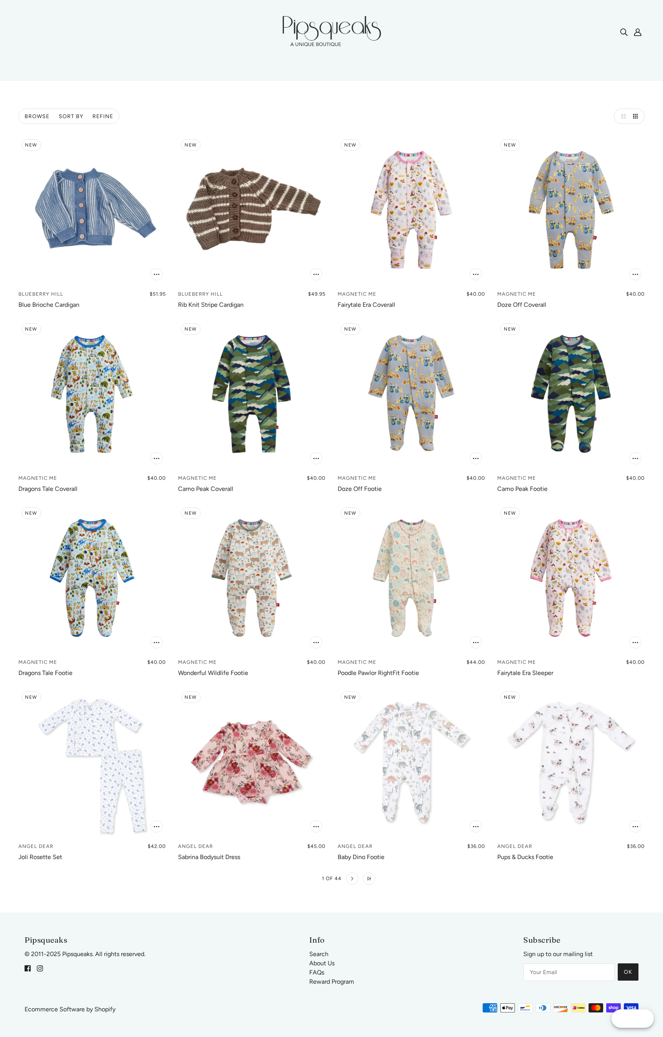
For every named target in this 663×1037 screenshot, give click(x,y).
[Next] (352, 878)
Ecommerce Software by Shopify (70, 1009)
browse (37, 116)
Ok (628, 972)
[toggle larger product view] (621, 116)
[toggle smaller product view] (637, 116)
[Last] (369, 878)
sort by (71, 116)
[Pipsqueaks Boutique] (331, 31)
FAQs (316, 972)
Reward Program (331, 981)
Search (318, 954)
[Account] (638, 32)
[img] (624, 32)
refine (102, 116)
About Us (322, 963)
